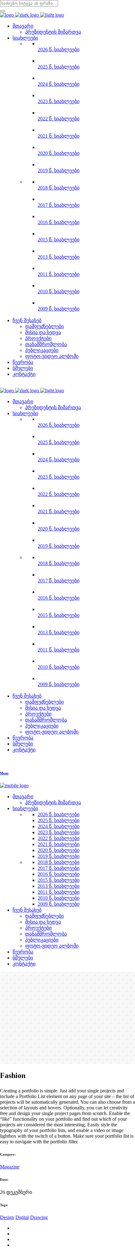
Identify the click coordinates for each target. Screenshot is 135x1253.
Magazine (9, 1166)
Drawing (39, 1217)
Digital (22, 1217)
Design (7, 1217)
